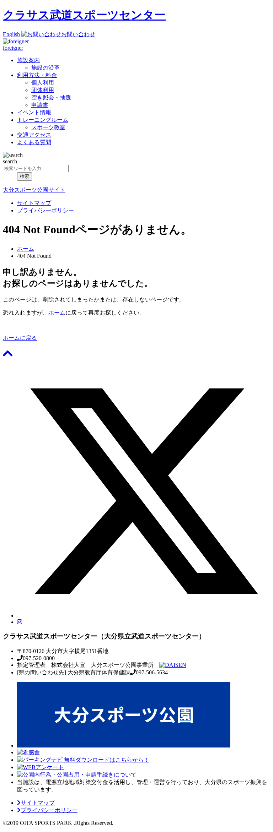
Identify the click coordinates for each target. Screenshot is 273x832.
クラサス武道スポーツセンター (84, 15)
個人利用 (42, 83)
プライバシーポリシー (45, 210)
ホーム (25, 249)
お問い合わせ (78, 34)
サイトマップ (34, 203)
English (11, 34)
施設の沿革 (45, 68)
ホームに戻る (20, 338)
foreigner (13, 48)
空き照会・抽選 (51, 97)
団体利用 (42, 90)
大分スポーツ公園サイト (34, 190)
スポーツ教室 (48, 127)
